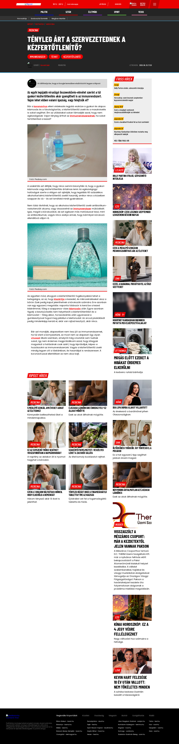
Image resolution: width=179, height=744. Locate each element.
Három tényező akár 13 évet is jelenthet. (43, 500)
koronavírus (40, 106)
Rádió (151, 716)
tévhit (54, 56)
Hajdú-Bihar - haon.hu (95, 731)
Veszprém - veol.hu (156, 728)
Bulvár (124, 716)
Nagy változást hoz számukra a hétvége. (131, 640)
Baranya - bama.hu (64, 725)
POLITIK (44, 12)
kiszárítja (59, 299)
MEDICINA (50, 24)
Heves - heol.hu (93, 734)
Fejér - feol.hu (92, 725)
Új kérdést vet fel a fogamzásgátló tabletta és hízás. (87, 500)
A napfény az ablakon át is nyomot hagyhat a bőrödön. (46, 458)
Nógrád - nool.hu (124, 728)
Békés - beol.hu (62, 728)
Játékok (102, 4)
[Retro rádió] (132, 4)
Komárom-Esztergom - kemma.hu (131, 725)
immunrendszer (37, 56)
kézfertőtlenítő (71, 56)
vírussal (35, 337)
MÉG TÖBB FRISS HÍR (121, 140)
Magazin (113, 716)
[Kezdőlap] (28, 4)
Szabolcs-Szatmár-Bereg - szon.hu (131, 734)
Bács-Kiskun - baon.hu (65, 721)
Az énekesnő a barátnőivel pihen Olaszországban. (130, 413)
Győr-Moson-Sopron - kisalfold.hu (100, 728)
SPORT (117, 12)
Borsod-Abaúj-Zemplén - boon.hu (69, 731)
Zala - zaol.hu (154, 731)
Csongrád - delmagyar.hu (66, 734)
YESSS (141, 12)
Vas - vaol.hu (154, 725)
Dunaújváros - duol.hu (95, 721)
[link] (35, 402)
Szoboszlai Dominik (39, 18)
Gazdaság (99, 716)
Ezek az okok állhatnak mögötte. (86, 414)
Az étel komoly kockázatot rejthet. (87, 456)
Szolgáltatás (138, 716)
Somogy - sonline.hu (126, 731)
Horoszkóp (22, 18)
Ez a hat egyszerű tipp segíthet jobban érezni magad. (129, 456)
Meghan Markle (58, 18)
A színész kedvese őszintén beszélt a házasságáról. (128, 693)
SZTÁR (68, 12)
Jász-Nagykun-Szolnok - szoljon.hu (131, 721)
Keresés (118, 4)
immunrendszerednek (82, 115)
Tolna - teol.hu (154, 721)
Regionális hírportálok (66, 716)
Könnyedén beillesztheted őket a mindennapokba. (45, 416)
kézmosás (75, 308)
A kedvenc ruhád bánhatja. (128, 372)
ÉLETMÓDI (92, 12)
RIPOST (30, 24)
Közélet (85, 716)
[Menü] (155, 4)
